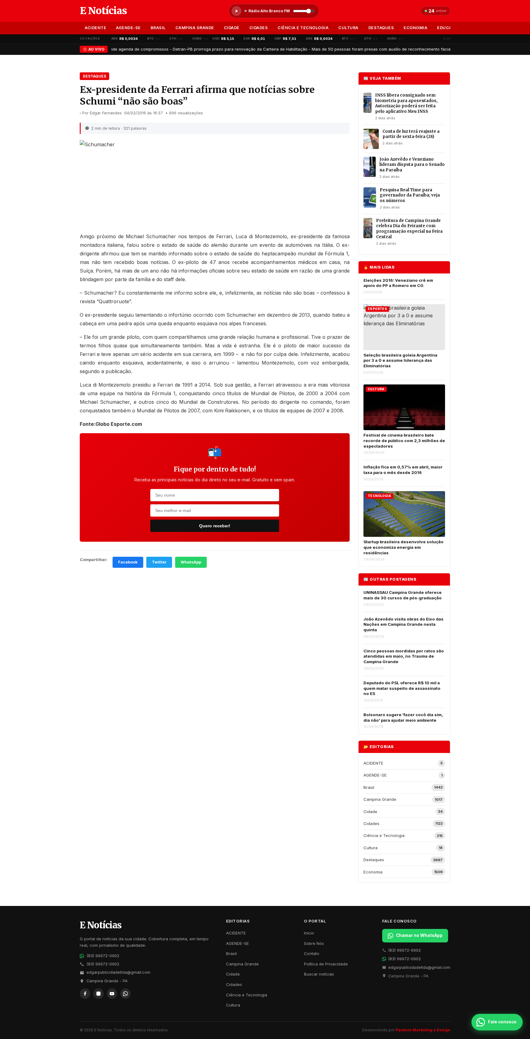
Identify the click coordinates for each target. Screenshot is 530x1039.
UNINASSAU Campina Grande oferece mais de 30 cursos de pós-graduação (402, 595)
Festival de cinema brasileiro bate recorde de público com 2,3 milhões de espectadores (404, 440)
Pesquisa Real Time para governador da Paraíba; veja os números (410, 195)
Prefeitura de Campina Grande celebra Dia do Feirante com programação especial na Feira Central (409, 228)
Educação (449, 27)
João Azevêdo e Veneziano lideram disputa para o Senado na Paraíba (412, 165)
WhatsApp (191, 562)
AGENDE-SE (128, 27)
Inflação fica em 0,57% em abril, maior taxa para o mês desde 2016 (403, 469)
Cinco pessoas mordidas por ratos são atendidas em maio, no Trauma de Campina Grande (403, 656)
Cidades (258, 27)
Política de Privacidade (326, 963)
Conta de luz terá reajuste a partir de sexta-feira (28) (411, 134)
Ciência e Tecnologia (303, 27)
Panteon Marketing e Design (423, 1030)
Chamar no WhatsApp (419, 935)
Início (309, 932)
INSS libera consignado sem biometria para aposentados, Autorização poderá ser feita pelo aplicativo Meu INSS (406, 103)
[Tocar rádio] (236, 11)
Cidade (232, 27)
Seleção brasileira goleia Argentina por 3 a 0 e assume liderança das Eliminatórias (400, 360)
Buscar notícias (319, 974)
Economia (415, 27)
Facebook (128, 562)
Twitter (159, 562)
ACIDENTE (95, 27)
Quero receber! (214, 525)
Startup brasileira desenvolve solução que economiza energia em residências (403, 547)
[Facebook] (85, 993)
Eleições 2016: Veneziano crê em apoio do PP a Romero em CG (398, 283)
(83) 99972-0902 (102, 955)
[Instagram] (98, 993)
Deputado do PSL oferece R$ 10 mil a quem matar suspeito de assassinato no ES (401, 688)
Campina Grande (194, 27)
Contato (311, 953)
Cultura (348, 27)
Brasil (158, 27)
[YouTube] (112, 993)
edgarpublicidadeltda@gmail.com (118, 972)
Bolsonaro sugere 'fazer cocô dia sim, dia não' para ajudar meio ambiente (403, 717)
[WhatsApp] (125, 993)
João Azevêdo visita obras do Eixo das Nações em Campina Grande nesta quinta (403, 624)
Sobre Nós (314, 943)
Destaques (381, 27)
